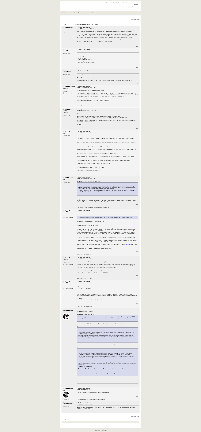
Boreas (71, 310)
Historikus (72, 86)
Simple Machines (104, 429)
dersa (70, 403)
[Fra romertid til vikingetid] (68, 93)
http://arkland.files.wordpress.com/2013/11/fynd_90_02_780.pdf (90, 167)
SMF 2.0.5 (96, 429)
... (65, 21)
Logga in (86, 12)
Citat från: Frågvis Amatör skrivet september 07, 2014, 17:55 (89, 181)
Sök (74, 12)
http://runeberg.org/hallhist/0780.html (85, 288)
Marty (70, 50)
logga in (121, 2)
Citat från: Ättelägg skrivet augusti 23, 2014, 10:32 (87, 314)
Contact (79, 12)
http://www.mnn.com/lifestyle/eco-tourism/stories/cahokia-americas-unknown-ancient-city (96, 394)
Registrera (93, 12)
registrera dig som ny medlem (131, 2)
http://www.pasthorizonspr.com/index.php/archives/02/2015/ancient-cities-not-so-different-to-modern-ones (99, 378)
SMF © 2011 (100, 429)
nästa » (138, 19)
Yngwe (71, 177)
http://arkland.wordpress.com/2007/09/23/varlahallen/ (88, 170)
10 (66, 21)
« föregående (133, 19)
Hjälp (70, 12)
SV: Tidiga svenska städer (84, 27)
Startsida (64, 12)
